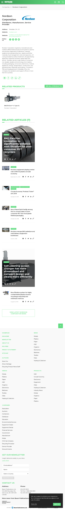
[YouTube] (19, 39)
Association (5, 408)
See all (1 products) (54, 86)
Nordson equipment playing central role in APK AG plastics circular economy (22, 171)
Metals (36, 336)
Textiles (36, 355)
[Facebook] (10, 39)
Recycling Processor (8, 443)
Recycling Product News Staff (11, 366)
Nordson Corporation (10, 108)
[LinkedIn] (16, 39)
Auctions (4, 411)
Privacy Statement (9, 349)
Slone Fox (5, 361)
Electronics (37, 350)
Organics (36, 347)
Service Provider (7, 446)
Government (6, 433)
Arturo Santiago (6, 364)
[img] (5, 168)
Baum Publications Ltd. (20, 507)
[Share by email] (4, 77)
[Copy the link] (19, 77)
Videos (4, 370)
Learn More (5, 460)
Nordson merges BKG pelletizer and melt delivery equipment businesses (23, 233)
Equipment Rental (7, 427)
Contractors (5, 414)
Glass (35, 358)
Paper (35, 341)
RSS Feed (5, 346)
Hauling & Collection (40, 360)
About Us (5, 343)
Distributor (5, 416)
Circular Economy (39, 376)
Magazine (5, 336)
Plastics (6, 134)
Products (37, 370)
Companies (6, 7)
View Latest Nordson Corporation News (18, 313)
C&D (35, 344)
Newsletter (6, 339)
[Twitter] (13, 39)
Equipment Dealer (7, 424)
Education (5, 419)
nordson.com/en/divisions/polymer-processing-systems (19, 35)
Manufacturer (6, 435)
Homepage (5, 333)
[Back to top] (60, 326)
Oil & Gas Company (7, 441)
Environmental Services (9, 422)
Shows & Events (25, 186)
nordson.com (13, 32)
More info (34, 504)
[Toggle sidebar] (2, 2)
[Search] (63, 2)
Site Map (5, 353)
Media (4, 438)
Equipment (37, 382)
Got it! (57, 504)
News (36, 333)
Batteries (36, 352)
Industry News (15, 186)
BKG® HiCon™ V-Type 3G (11, 105)
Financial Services (7, 430)
